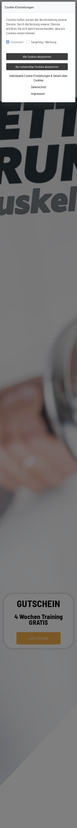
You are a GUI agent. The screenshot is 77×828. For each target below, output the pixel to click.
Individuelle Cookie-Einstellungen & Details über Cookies (38, 78)
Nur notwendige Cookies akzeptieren (37, 66)
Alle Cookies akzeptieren (37, 56)
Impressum (38, 93)
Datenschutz (38, 87)
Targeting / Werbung (43, 42)
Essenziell (17, 42)
